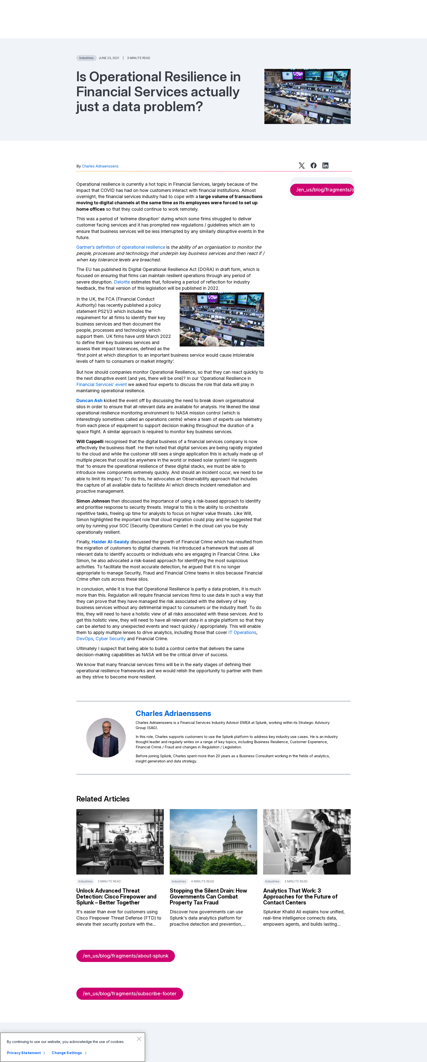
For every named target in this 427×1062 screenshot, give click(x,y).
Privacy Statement (24, 1053)
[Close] (138, 1038)
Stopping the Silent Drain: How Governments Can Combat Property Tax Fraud (208, 896)
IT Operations (242, 632)
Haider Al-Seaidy (110, 541)
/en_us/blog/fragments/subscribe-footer (130, 994)
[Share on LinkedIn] (325, 165)
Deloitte (122, 282)
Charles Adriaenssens (100, 166)
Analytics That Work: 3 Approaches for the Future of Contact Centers (300, 896)
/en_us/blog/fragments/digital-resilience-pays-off (325, 190)
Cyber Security (111, 638)
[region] (72, 1047)
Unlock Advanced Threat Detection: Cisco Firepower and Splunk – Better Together (116, 896)
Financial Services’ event (101, 384)
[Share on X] (302, 165)
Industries (86, 58)
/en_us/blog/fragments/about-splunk (126, 956)
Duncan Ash (89, 400)
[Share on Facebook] (314, 165)
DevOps (84, 638)
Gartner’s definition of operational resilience (120, 247)
